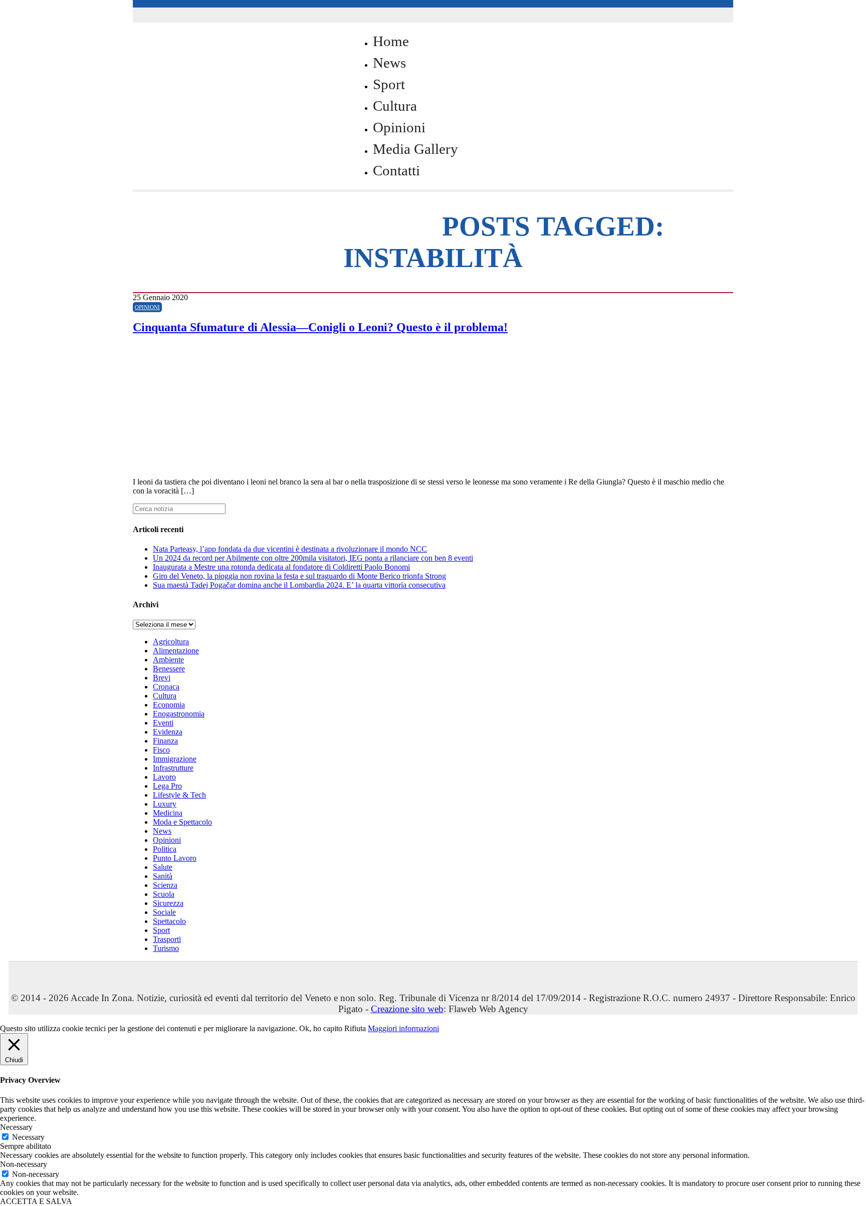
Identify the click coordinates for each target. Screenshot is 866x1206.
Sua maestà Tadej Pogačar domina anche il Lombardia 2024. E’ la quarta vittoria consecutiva (299, 585)
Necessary (28, 1137)
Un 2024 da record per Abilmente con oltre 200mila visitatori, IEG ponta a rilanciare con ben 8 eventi (313, 558)
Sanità (162, 876)
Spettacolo (169, 921)
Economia (169, 704)
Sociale (164, 912)
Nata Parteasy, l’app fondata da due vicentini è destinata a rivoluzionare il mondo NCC (290, 549)
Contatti (396, 170)
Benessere (169, 668)
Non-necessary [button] (23, 1164)
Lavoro (164, 777)
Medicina (167, 813)
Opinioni (399, 127)
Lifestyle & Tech (179, 795)
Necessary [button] (16, 1127)
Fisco (161, 750)
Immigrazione (174, 759)
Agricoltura (171, 641)
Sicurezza (168, 903)
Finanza (165, 741)
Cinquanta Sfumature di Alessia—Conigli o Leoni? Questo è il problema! (320, 327)
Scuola (163, 894)
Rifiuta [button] (355, 1028)
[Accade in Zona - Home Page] (233, 221)
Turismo (166, 948)
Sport (389, 84)
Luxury (164, 804)
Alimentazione (176, 650)
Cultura (395, 106)
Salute (162, 867)
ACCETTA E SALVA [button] (36, 1201)
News (389, 63)
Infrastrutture (173, 768)
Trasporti (167, 939)
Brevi (161, 677)
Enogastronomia (178, 713)
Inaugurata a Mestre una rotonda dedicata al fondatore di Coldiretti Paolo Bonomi (281, 567)
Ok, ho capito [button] (320, 1028)
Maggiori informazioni (403, 1028)
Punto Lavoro (174, 858)
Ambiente (168, 659)
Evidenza (167, 732)
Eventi (163, 722)
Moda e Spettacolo (182, 822)
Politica (164, 849)
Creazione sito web (407, 1009)
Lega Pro (167, 786)
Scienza (165, 885)
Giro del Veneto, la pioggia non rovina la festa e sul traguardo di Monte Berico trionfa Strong (299, 576)
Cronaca (166, 686)
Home (391, 41)
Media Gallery (415, 149)
